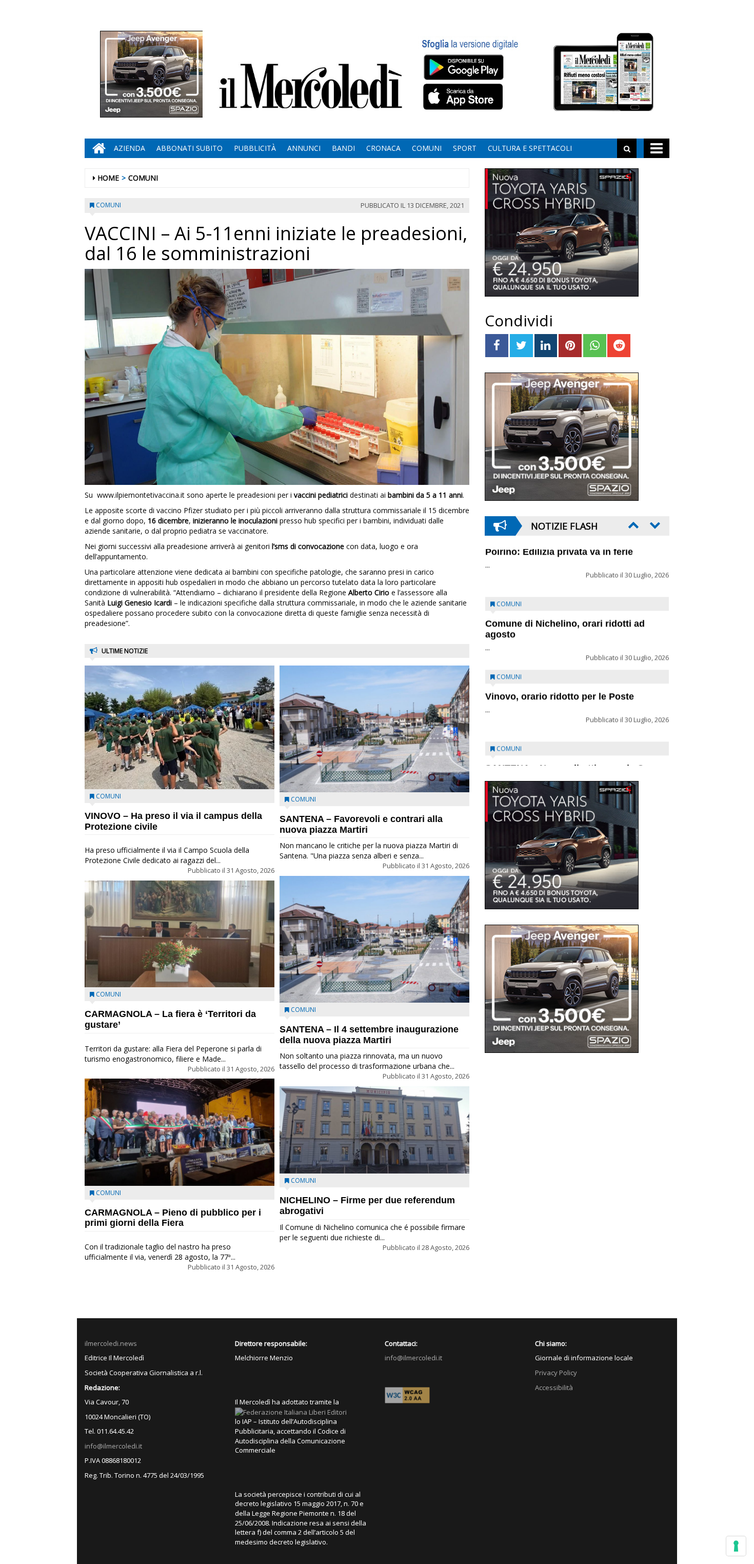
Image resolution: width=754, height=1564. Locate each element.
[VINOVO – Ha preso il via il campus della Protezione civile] (179, 727)
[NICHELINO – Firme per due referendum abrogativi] (374, 1130)
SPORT (465, 148)
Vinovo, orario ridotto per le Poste (559, 576)
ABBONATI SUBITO (189, 148)
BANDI (343, 148)
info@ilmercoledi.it (113, 1446)
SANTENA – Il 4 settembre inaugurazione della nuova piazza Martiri (369, 1034)
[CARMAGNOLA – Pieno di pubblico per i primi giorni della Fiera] (179, 1132)
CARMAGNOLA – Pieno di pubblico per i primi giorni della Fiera (173, 1217)
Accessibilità (554, 1387)
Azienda (129, 148)
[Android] (463, 67)
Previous (632, 525)
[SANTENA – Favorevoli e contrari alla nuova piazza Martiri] (374, 729)
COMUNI (427, 148)
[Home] (96, 148)
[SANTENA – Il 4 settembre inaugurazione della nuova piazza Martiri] (374, 939)
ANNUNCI (304, 148)
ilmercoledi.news (111, 1343)
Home (108, 178)
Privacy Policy (556, 1372)
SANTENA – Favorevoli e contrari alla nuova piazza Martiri (361, 824)
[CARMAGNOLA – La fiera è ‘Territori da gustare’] (179, 934)
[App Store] (464, 97)
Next (654, 525)
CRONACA (383, 148)
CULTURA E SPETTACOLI (530, 148)
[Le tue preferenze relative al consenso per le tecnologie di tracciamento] (736, 1546)
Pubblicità (255, 148)
